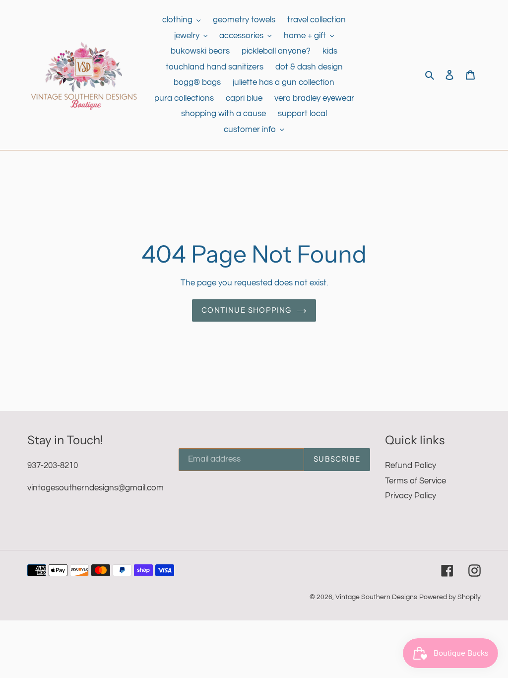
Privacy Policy (410, 495)
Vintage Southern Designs (376, 597)
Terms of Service (415, 480)
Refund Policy (410, 465)
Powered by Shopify (450, 597)
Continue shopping (246, 310)
